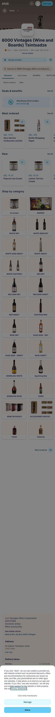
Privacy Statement (18, 689)
